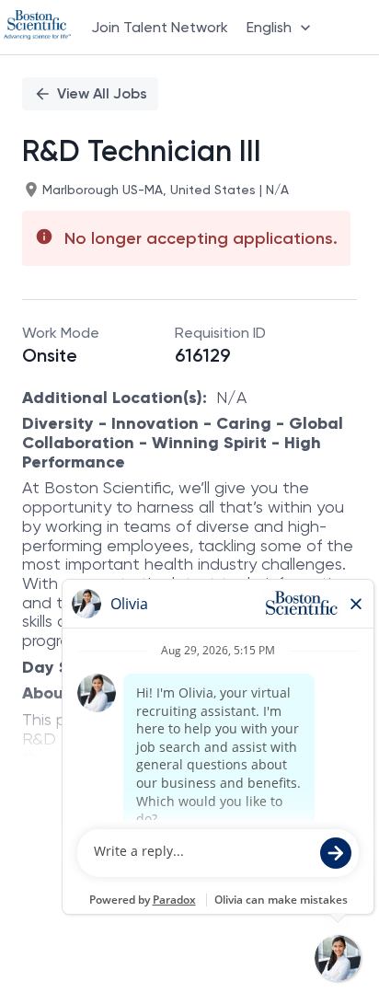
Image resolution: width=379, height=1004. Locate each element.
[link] (37, 26)
